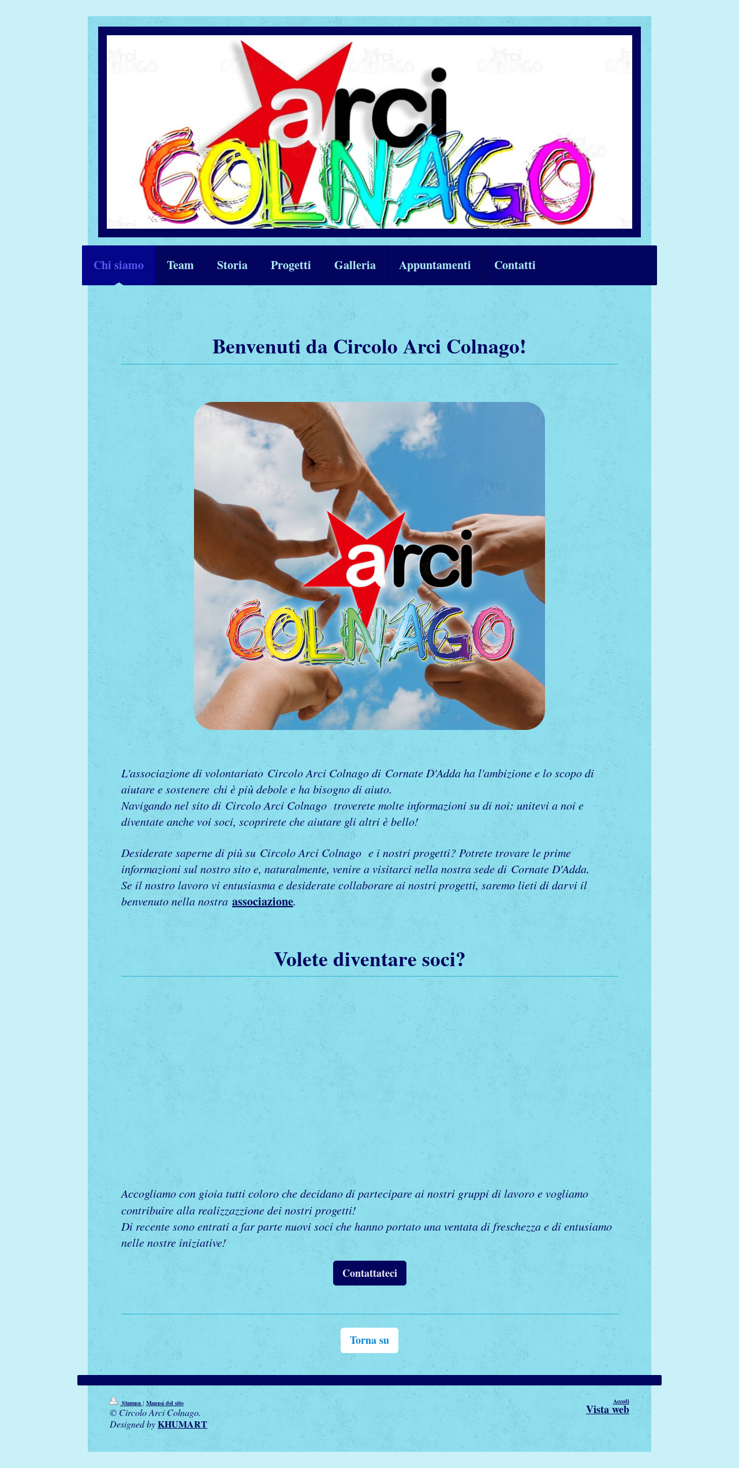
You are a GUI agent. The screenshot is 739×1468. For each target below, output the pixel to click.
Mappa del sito (165, 1403)
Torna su (369, 1339)
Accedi (621, 1401)
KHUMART (182, 1423)
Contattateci (369, 1272)
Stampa (131, 1403)
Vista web (607, 1409)
